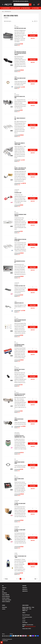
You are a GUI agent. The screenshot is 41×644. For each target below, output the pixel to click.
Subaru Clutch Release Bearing (18, 419)
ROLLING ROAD (4, 607)
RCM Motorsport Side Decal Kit (19, 261)
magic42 (6, 640)
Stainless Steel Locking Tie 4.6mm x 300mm (19, 143)
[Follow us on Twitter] (5, 636)
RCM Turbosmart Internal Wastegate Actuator (19, 345)
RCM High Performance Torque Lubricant (20, 215)
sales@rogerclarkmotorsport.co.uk (30, 626)
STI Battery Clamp (17, 192)
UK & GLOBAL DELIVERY (16, 8)
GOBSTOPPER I (24, 587)
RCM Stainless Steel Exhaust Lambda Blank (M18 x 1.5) (19, 394)
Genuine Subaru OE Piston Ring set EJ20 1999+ (20, 240)
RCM (15, 25)
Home (3, 11)
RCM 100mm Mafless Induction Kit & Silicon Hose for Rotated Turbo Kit (20, 53)
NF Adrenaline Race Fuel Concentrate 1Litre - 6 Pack (19, 436)
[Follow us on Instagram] (7, 636)
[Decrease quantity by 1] (29, 33)
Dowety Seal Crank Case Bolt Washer (20, 78)
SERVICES (3, 609)
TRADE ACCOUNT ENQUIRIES (6, 599)
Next (35, 578)
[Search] (30, 4)
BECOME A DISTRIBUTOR (6, 601)
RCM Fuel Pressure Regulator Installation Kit (20, 320)
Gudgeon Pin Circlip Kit (19, 303)
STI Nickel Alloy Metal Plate (19, 285)
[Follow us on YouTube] (9, 636)
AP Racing (15, 553)
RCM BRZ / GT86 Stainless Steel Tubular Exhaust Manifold (20, 168)
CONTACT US (4, 587)
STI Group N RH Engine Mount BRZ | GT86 (19, 504)
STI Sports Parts (16, 189)
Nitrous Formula (16, 432)
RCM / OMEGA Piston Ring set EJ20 (19, 119)
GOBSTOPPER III (25, 591)
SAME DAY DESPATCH (6, 8)
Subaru (15, 76)
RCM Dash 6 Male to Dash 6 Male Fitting (19, 370)
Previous (6, 578)
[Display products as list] (34, 21)
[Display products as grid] (36, 21)
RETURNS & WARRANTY (6, 598)
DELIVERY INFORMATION (6, 596)
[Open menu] (2, 4)
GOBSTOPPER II (24, 589)
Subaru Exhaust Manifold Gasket (19, 462)
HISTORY (3, 589)
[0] (38, 4)
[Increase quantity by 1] (36, 33)
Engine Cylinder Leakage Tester (19, 479)
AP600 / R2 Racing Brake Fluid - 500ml (20, 556)
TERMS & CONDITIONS (5, 594)
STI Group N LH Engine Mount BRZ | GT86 (19, 530)
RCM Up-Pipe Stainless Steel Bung (19, 97)
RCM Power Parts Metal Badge (20, 28)
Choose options (33, 59)
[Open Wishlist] (2, 642)
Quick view (33, 38)
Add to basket (32, 35)
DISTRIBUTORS (4, 593)
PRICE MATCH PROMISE (26, 8)
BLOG (3, 591)
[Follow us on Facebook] (3, 636)
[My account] (34, 4)
